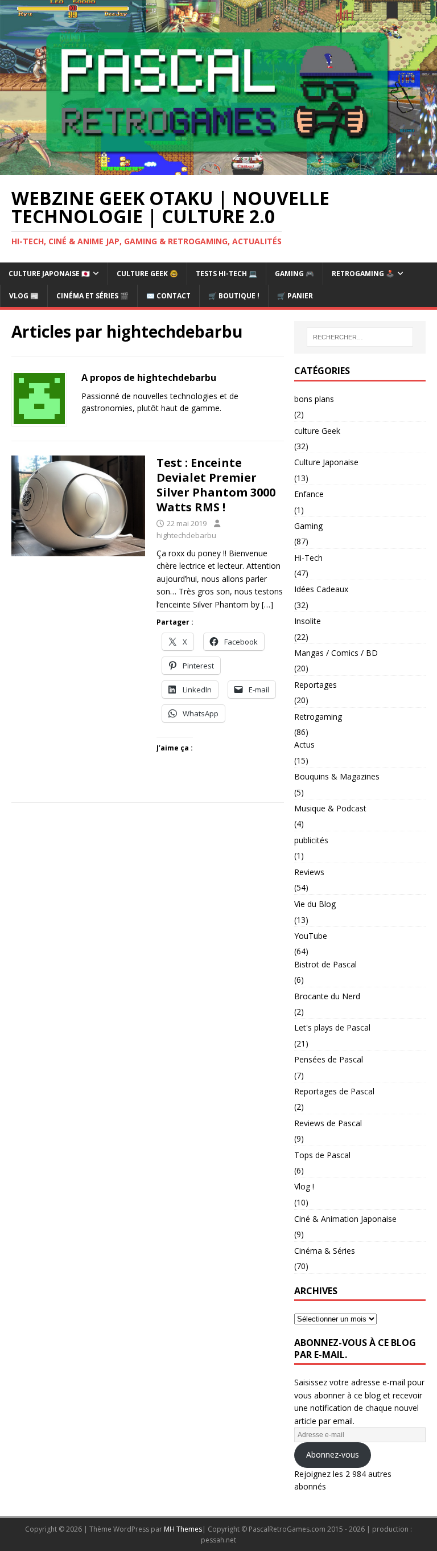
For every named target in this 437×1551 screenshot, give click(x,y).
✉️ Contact (168, 296)
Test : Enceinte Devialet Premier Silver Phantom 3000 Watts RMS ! (215, 485)
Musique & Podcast (330, 808)
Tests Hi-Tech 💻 (226, 273)
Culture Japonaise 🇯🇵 (49, 273)
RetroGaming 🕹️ (363, 273)
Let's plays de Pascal (332, 1027)
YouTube (310, 935)
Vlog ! (304, 1186)
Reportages (315, 684)
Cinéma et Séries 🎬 (92, 296)
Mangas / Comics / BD (336, 652)
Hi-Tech (308, 557)
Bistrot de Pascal (325, 964)
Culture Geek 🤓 (147, 273)
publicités (311, 840)
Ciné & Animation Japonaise (345, 1218)
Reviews (309, 872)
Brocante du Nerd (327, 996)
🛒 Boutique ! (233, 296)
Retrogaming (318, 716)
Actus (304, 744)
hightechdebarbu (186, 535)
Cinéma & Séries (324, 1250)
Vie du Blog (315, 903)
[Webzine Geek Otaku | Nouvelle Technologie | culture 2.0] (218, 168)
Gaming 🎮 (294, 273)
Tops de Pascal (322, 1155)
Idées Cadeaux (321, 589)
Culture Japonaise (326, 462)
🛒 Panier (295, 296)
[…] (267, 604)
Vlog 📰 (24, 296)
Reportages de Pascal (334, 1091)
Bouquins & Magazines (337, 776)
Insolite (307, 621)
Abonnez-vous (332, 1454)
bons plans (314, 398)
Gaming (308, 525)
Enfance (309, 494)
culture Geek (317, 430)
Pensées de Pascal (328, 1059)
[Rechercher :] (360, 337)
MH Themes (183, 1529)
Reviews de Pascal (328, 1123)
